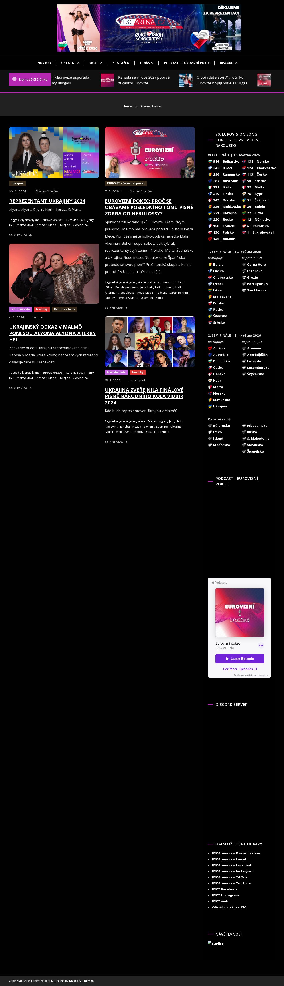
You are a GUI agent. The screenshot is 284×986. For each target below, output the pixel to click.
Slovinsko (254, 445)
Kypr (216, 380)
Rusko (251, 432)
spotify (110, 298)
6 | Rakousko (257, 226)
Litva (217, 290)
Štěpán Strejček (47, 191)
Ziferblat (163, 432)
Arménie (253, 348)
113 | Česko (256, 174)
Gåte (109, 287)
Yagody (138, 432)
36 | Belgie (255, 206)
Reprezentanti (64, 309)
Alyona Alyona (30, 220)
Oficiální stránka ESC (229, 907)
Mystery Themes (81, 981)
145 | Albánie (223, 238)
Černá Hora (256, 264)
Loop (169, 287)
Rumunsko (221, 399)
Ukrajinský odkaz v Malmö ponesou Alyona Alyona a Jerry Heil (52, 333)
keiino (159, 287)
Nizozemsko (257, 425)
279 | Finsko (222, 193)
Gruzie (252, 277)
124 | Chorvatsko (261, 168)
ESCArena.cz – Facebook (232, 865)
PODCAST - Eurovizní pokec (126, 183)
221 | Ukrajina (224, 213)
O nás (145, 63)
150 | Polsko (223, 232)
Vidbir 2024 (80, 225)
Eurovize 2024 (75, 220)
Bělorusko (221, 425)
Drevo (152, 421)
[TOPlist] (215, 943)
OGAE (94, 63)
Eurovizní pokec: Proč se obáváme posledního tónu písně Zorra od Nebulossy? (149, 207)
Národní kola (20, 309)
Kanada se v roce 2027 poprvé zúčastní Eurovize (135, 80)
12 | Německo (258, 219)
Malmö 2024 (25, 225)
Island (217, 438)
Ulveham (147, 298)
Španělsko (255, 451)
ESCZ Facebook (224, 889)
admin (38, 317)
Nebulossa (127, 293)
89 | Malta (255, 187)
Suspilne (162, 427)
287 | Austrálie (225, 180)
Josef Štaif (137, 380)
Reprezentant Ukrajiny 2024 (47, 200)
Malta (217, 387)
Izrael (217, 283)
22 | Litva (254, 213)
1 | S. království (260, 232)
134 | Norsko (257, 161)
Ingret (162, 421)
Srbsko (218, 322)
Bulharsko (221, 361)
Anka (141, 421)
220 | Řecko (222, 219)
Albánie (218, 348)
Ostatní (68, 63)
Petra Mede (145, 293)
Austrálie (220, 354)
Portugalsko (257, 283)
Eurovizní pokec (172, 282)
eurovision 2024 (53, 220)
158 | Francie (223, 226)
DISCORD (226, 63)
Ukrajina (17, 183)
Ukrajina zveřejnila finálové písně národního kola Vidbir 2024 (144, 396)
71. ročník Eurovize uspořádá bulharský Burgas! (55, 80)
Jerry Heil (146, 287)
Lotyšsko (254, 361)
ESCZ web (220, 901)
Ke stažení (121, 63)
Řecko (217, 309)
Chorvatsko (222, 277)
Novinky (44, 63)
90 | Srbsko (256, 180)
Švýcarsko (255, 374)
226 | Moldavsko (226, 206)
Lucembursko (258, 367)
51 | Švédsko (257, 200)
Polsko (218, 303)
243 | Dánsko (223, 200)
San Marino (256, 290)
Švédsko (219, 316)
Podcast (161, 293)
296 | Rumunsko (226, 174)
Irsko (217, 432)
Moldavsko (222, 296)
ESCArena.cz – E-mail (229, 859)
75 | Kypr (254, 193)
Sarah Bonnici (178, 293)
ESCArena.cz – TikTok (229, 877)
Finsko (218, 271)
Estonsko (254, 271)
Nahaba (124, 427)
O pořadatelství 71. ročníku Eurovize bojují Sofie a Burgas (213, 80)
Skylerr (148, 427)
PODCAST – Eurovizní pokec (187, 63)
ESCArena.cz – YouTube (231, 883)
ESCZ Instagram (225, 895)
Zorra (159, 298)
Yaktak (150, 432)
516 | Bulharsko (225, 161)
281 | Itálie (221, 187)
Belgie (217, 264)
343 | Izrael (222, 168)
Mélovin (111, 427)
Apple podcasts (148, 282)
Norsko (219, 393)
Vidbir (109, 432)
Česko (217, 367)
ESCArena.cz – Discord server (236, 853)
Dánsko (219, 374)
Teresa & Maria (46, 225)
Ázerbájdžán (257, 354)
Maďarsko (221, 445)
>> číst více (18, 235)
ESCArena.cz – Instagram (232, 871)
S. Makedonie (257, 438)
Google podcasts (126, 287)
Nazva (136, 427)
